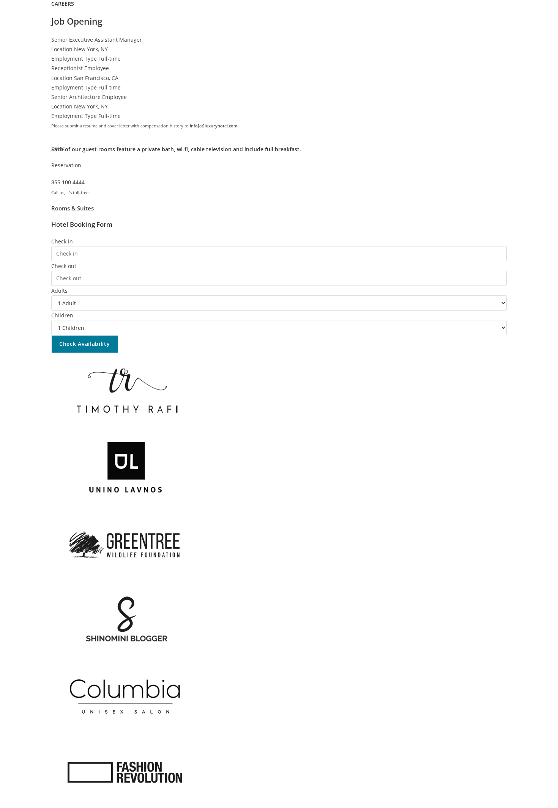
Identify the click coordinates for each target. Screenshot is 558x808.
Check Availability (84, 343)
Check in (62, 241)
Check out (63, 266)
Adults (59, 290)
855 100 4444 (68, 182)
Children (62, 315)
